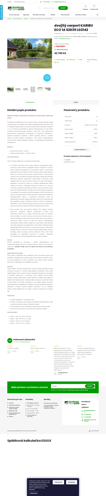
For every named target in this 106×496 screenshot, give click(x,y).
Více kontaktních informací (31, 416)
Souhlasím (71, 482)
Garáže (68, 160)
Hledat (63, 8)
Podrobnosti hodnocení (77, 33)
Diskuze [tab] (76, 102)
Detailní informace (65, 38)
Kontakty (9, 2)
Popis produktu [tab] (30, 102)
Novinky (11, 416)
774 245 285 (87, 414)
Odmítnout (58, 482)
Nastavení (33, 493)
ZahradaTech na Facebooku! (90, 420)
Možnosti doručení (62, 49)
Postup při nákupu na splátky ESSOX (14, 413)
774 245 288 (87, 417)
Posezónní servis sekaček (50, 403)
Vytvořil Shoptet (95, 431)
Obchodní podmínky (19, 2)
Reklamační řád (13, 411)
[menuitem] (14, 14)
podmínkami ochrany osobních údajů (78, 390)
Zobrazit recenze (25, 342)
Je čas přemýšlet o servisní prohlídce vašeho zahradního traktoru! (51, 407)
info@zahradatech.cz (90, 411)
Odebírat (90, 386)
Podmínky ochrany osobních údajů (14, 408)
